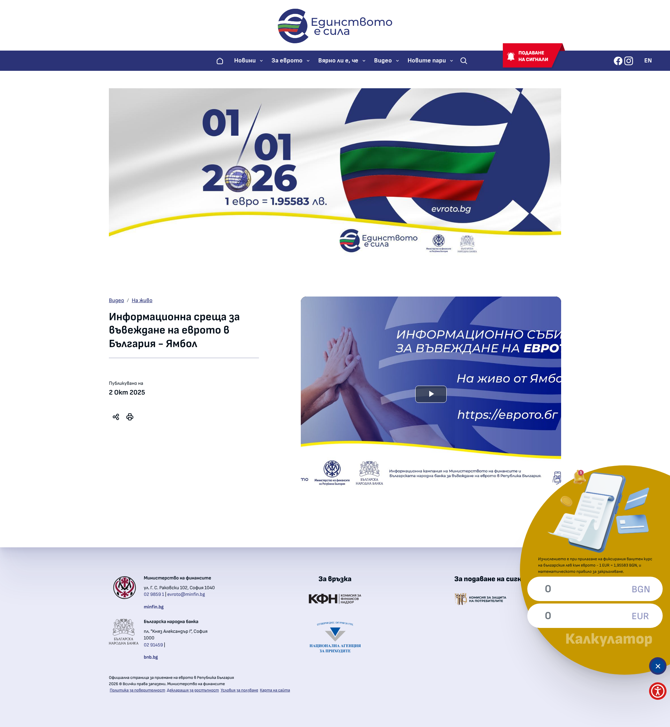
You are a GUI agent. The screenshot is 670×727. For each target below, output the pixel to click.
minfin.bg (154, 607)
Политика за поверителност (137, 690)
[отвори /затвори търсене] (463, 60)
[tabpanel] (431, 394)
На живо (142, 300)
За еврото (287, 61)
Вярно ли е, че (338, 61)
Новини (245, 61)
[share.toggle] (116, 417)
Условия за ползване (239, 690)
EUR (640, 616)
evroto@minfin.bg (186, 594)
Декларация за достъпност (193, 690)
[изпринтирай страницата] (130, 417)
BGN (640, 589)
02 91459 (153, 645)
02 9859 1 (154, 594)
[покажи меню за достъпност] (658, 691)
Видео (383, 61)
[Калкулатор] (658, 666)
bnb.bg (151, 657)
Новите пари (427, 61)
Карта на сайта (275, 690)
